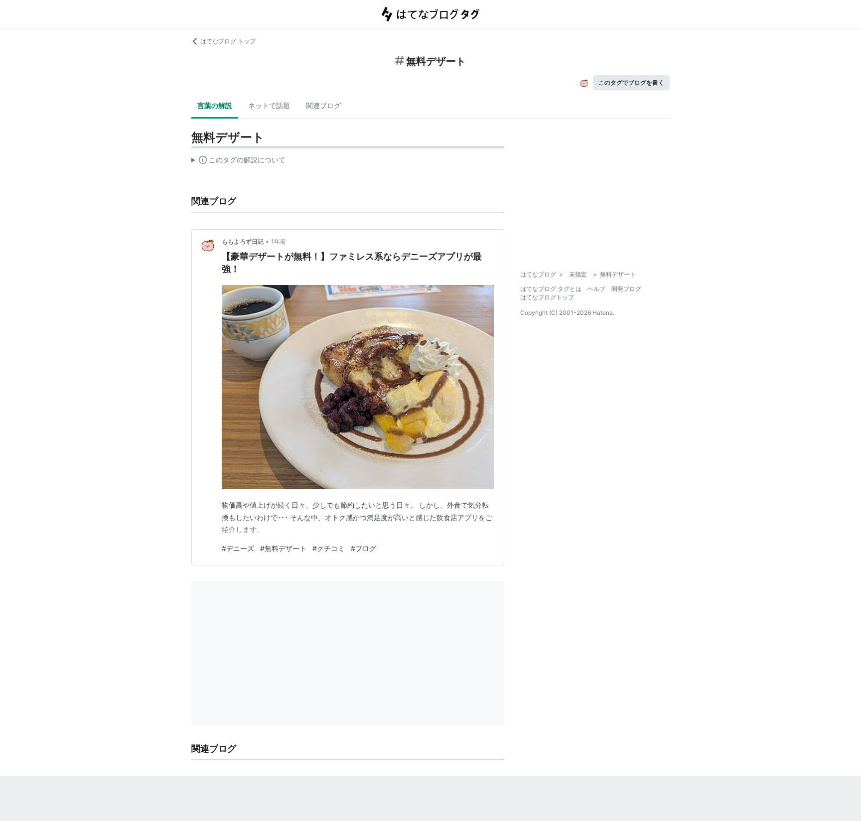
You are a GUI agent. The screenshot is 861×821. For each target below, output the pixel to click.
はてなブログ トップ (228, 41)
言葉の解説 (214, 105)
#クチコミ (328, 548)
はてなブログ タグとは (550, 288)
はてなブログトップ (547, 297)
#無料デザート (283, 548)
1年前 (278, 241)
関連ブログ (323, 105)
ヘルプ (596, 288)
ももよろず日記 (243, 241)
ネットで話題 (269, 105)
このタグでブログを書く (631, 82)
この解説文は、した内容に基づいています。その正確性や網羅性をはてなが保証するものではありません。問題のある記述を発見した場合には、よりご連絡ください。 (238, 161)
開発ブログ (626, 288)
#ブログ (363, 548)
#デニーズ (238, 548)
